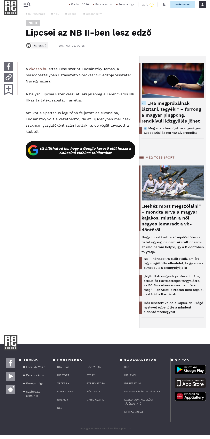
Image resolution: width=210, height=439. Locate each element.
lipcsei (72, 13)
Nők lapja (93, 391)
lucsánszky (94, 13)
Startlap (63, 367)
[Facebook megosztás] (8, 66)
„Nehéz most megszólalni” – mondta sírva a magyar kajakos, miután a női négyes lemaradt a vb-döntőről (171, 218)
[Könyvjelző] (8, 89)
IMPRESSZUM (132, 383)
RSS (126, 367)
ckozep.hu (38, 69)
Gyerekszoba (96, 383)
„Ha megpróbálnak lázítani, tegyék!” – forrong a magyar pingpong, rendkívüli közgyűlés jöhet (171, 112)
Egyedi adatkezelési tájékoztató (138, 401)
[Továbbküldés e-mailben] (8, 77)
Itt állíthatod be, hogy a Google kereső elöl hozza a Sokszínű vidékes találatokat (85, 150)
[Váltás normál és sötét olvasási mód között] (164, 4)
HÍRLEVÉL (130, 375)
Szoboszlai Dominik (33, 393)
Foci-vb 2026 (80, 4)
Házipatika (94, 367)
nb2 (56, 13)
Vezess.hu (64, 383)
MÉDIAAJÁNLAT (133, 412)
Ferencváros (103, 4)
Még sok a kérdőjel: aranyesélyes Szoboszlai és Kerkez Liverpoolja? (172, 130)
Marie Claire (95, 399)
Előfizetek (183, 4)
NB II (33, 23)
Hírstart (63, 375)
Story (91, 375)
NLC (59, 407)
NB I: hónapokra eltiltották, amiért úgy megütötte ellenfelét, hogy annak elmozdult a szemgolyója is (173, 263)
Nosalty (62, 399)
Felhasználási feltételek (142, 391)
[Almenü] (27, 4)
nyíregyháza (36, 13)
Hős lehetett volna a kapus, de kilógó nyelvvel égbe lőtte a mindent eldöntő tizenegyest (173, 307)
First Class (65, 391)
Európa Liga (126, 4)
